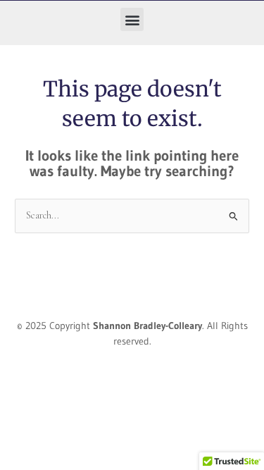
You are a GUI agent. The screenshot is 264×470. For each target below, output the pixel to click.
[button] (132, 19)
